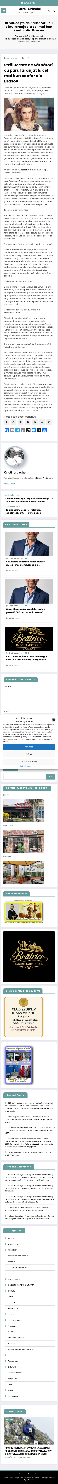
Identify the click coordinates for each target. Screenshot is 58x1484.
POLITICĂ (11, 1343)
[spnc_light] (54, 11)
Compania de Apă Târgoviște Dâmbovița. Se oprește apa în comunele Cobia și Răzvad (27, 500)
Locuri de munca (15, 1320)
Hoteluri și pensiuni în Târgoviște (30, 1210)
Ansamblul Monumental (18, 1256)
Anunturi (11, 1262)
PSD (9, 1355)
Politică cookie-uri (27, 766)
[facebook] (6, 422)
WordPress (30, 1478)
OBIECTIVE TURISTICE (16, 1338)
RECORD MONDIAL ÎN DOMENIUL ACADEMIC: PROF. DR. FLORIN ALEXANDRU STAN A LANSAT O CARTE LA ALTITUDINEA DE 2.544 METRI (30, 1130)
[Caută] (50, 11)
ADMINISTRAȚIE (14, 1244)
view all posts (9, 484)
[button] (54, 719)
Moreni (10, 1332)
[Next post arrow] (52, 511)
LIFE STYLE (12, 1314)
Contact (22, 1474)
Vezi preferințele (29, 761)
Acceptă (29, 746)
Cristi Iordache (12, 58)
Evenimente (13, 1308)
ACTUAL (11, 1238)
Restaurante (13, 1361)
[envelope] (27, 422)
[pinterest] (35, 422)
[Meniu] (3, 10)
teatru (10, 1384)
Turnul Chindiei (29, 9)
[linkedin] (20, 422)
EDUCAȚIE (12, 1303)
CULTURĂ (11, 1291)
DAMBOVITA (12, 1297)
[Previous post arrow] (52, 498)
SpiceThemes (29, 1480)
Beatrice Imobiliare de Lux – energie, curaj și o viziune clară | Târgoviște (26, 658)
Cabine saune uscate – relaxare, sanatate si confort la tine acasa (23, 511)
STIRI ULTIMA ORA (15, 1373)
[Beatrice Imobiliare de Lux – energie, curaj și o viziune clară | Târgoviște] (29, 638)
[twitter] (13, 422)
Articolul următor (12, 506)
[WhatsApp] (42, 422)
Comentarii (8, 686)
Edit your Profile (41, 478)
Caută (50, 777)
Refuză (29, 754)
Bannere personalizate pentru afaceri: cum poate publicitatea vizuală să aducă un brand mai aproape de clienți (28, 1119)
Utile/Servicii (13, 1396)
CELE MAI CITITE (14, 1279)
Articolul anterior (12, 495)
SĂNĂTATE (12, 1367)
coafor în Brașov (28, 170)
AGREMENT (12, 1250)
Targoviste (12, 1379)
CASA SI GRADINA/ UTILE (17, 1267)
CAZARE (11, 1273)
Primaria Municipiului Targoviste (21, 1349)
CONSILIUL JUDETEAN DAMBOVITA (21, 1285)
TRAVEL (11, 1390)
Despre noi (32, 1474)
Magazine (12, 1326)
